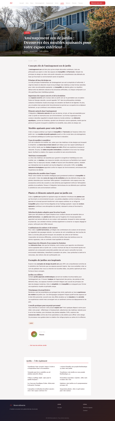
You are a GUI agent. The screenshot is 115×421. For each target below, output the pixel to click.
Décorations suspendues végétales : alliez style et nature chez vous (73, 378)
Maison (68, 3)
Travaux (80, 3)
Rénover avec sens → (97, 3)
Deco (31, 3)
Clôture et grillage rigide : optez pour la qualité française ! (39, 378)
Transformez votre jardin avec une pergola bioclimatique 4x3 (72, 373)
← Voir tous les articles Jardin (37, 345)
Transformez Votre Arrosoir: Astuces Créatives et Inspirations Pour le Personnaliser (41, 367)
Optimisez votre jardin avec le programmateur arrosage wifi (73, 384)
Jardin (62, 3)
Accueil (22, 3)
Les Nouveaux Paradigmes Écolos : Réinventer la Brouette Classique (41, 384)
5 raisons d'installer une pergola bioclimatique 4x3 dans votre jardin (73, 367)
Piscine (74, 3)
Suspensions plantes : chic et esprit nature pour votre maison (72, 389)
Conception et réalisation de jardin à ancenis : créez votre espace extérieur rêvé (41, 389)
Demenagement (39, 3)
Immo (56, 3)
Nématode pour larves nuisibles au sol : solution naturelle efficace (39, 373)
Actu (27, 3)
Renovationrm (19, 405)
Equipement (49, 3)
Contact (85, 410)
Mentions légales (87, 407)
